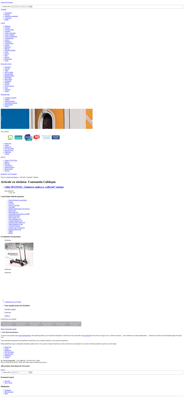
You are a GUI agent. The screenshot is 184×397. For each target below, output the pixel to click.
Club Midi (11, 207)
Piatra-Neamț (9, 169)
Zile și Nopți (8, 383)
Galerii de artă (9, 43)
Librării (7, 45)
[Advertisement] (19, 287)
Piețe (6, 55)
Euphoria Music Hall (14, 229)
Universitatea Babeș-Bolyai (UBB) (19, 214)
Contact (7, 154)
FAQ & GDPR (9, 148)
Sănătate (7, 82)
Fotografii (8, 67)
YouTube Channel (10, 309)
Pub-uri (7, 57)
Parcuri (7, 54)
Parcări (7, 106)
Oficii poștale (9, 104)
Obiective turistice (10, 50)
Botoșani (7, 164)
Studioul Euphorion (14, 215)
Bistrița (7, 162)
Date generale (9, 74)
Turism (7, 91)
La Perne (11, 203)
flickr (6, 393)
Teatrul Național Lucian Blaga (17, 200)
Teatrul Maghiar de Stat (15, 224)
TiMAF (10, 231)
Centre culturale (9, 35)
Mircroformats (9, 392)
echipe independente (24, 335)
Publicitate (8, 152)
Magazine (8, 47)
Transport (7, 89)
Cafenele (7, 28)
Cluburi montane (10, 101)
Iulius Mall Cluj (13, 212)
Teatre (6, 60)
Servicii (7, 84)
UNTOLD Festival (14, 226)
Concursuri (8, 18)
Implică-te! (8, 147)
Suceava (7, 171)
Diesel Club (12, 210)
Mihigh (10, 233)
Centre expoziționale (11, 36)
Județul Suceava (9, 167)
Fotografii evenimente (11, 16)
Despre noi (8, 143)
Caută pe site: (6, 6)
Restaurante (8, 59)
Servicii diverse (9, 86)
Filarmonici (8, 41)
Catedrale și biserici (10, 98)
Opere (6, 52)
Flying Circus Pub (13, 205)
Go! (31, 6)
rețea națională (86, 335)
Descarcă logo (9, 150)
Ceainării (7, 31)
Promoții (7, 14)
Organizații (8, 81)
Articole (7, 69)
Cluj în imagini (12, 174)
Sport (6, 88)
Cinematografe (9, 38)
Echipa (7, 145)
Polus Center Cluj (13, 217)
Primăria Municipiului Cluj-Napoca (19, 209)
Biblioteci (7, 26)
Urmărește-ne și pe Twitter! (13, 302)
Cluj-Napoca (8, 165)
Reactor (10, 202)
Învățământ (8, 77)
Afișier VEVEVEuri (11, 160)
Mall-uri (7, 48)
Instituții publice (9, 76)
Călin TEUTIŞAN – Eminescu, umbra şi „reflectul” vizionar (34, 187)
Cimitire (7, 99)
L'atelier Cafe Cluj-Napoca (16, 228)
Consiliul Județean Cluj (15, 221)
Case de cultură (9, 29)
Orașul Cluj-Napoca (7, 2)
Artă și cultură (9, 72)
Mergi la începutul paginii (8, 329)
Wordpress (8, 390)
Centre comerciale (10, 33)
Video (6, 70)
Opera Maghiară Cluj (14, 219)
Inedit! (7, 19)
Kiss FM (7, 381)
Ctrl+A (3, 370)
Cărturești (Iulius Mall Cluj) (16, 222)
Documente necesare (11, 103)
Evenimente (8, 13)
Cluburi (7, 40)
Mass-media (8, 79)
